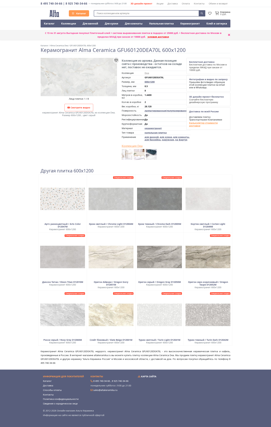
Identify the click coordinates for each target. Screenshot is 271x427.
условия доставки (158, 36)
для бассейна (153, 139)
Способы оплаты (52, 390)
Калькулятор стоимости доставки (203, 124)
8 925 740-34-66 (76, 3)
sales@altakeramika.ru (105, 390)
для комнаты (181, 137)
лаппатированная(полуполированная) (168, 110)
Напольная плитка (161, 23)
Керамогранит (190, 23)
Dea (147, 73)
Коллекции (68, 23)
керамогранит (153, 128)
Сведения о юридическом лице (60, 403)
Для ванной (90, 23)
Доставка (172, 3)
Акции (160, 3)
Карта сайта (148, 376)
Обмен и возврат (218, 3)
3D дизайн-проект (141, 3)
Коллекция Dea (132, 146)
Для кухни (111, 23)
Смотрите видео (80, 107)
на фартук (181, 139)
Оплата (186, 3)
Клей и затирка (216, 23)
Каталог (81, 13)
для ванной (152, 137)
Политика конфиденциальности (61, 399)
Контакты (199, 3)
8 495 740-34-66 (51, 3)
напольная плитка (156, 132)
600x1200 (150, 81)
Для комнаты (134, 23)
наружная (168, 139)
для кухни (166, 137)
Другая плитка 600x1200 (67, 170)
